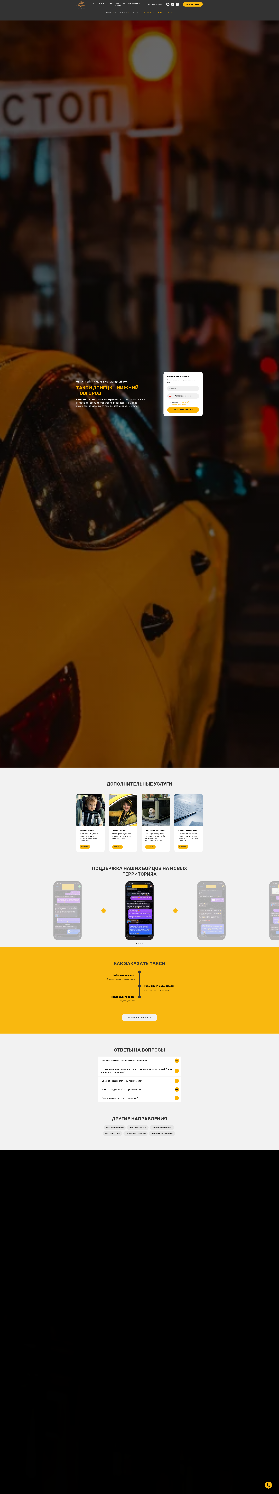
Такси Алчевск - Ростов (137, 1127)
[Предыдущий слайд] (103, 910)
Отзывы (118, 5)
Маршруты (98, 3)
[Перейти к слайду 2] (138, 943)
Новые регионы (136, 12)
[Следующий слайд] (175, 910)
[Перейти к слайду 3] (140, 943)
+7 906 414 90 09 (155, 4)
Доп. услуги (120, 3)
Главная (109, 12)
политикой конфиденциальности (179, 403)
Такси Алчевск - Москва (115, 1127)
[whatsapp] (167, 4)
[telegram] (172, 4)
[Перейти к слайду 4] (142, 943)
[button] (193, 4)
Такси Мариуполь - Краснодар (162, 1133)
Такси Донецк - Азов (112, 1133)
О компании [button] (133, 3)
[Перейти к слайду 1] (136, 943)
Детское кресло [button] (87, 830)
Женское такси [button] (119, 830)
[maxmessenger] (177, 4)
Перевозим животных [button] (155, 830)
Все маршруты (121, 12)
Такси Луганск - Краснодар (136, 1133)
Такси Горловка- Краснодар (162, 1127)
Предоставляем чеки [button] (187, 830)
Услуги (109, 3)
